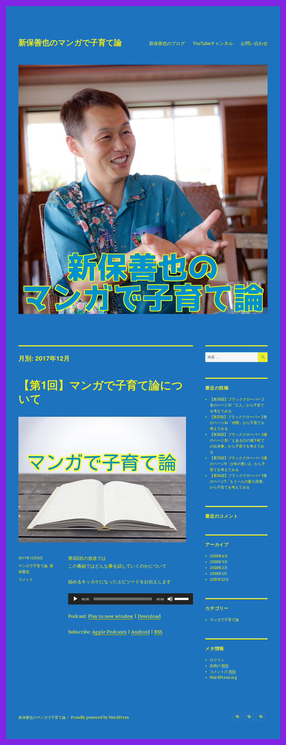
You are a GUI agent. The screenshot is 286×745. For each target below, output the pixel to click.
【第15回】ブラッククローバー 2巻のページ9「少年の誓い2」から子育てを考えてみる (238, 464)
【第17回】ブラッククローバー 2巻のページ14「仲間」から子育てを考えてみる (238, 423)
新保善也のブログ (167, 43)
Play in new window (110, 616)
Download (149, 616)
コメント (25, 579)
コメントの (223, 671)
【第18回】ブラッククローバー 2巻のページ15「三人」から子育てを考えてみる (237, 405)
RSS (158, 632)
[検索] (263, 357)
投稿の (219, 665)
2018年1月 (218, 573)
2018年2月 (219, 567)
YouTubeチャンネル (213, 43)
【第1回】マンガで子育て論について (100, 391)
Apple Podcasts (109, 632)
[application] (130, 598)
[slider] (182, 598)
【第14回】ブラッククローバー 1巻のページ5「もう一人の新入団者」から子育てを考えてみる (238, 481)
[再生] (75, 599)
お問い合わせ (254, 43)
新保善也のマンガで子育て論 (70, 42)
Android (140, 632)
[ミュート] (170, 599)
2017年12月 (219, 579)
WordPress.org (223, 677)
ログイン (217, 660)
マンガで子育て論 (32, 565)
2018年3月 (219, 562)
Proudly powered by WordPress (100, 717)
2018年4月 (219, 556)
